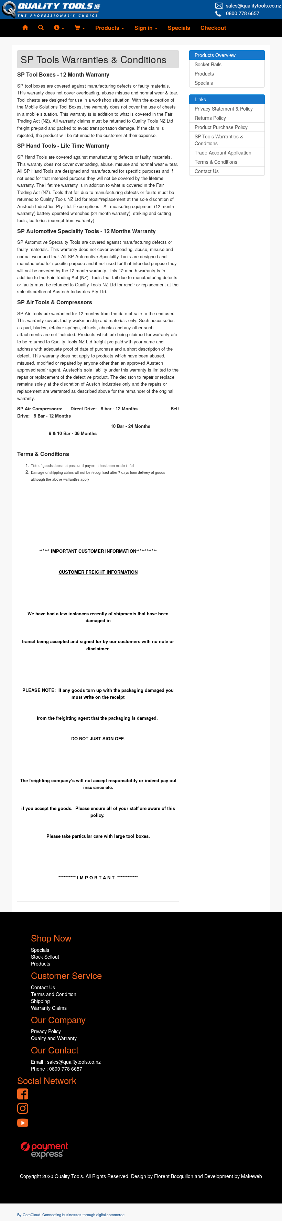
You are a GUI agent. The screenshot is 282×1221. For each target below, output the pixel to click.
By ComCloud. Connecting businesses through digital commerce (70, 1214)
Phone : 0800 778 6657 (56, 1068)
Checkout (213, 28)
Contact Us (207, 171)
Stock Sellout (45, 956)
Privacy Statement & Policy (224, 108)
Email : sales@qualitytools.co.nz (66, 1061)
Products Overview (215, 55)
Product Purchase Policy (221, 127)
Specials (179, 28)
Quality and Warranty (54, 1038)
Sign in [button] (144, 28)
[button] (59, 27)
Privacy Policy (46, 1031)
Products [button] (108, 28)
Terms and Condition (53, 994)
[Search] (41, 27)
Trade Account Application (223, 152)
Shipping (40, 1000)
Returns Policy (210, 117)
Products (204, 73)
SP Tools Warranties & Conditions (219, 140)
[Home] (25, 27)
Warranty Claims (49, 1007)
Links (200, 99)
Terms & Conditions (216, 161)
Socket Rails (208, 64)
